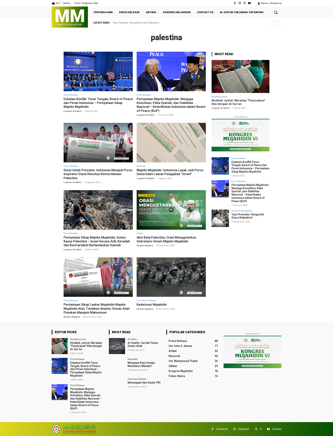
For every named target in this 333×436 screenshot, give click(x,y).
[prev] (272, 22)
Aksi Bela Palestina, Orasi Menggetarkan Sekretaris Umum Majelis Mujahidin (166, 239)
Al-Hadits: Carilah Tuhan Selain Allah (143, 344)
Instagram (243, 429)
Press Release (71, 95)
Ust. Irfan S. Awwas (146, 300)
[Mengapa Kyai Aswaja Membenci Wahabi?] (117, 366)
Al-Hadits (132, 339)
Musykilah (133, 359)
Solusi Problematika (241, 211)
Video (140, 233)
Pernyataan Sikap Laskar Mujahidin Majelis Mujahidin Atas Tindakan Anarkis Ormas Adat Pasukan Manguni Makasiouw (97, 308)
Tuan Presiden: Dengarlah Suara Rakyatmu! (136, 22)
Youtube (276, 429)
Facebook (222, 429)
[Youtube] (249, 3)
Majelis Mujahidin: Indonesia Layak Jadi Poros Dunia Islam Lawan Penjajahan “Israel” (170, 172)
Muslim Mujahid (145, 245)
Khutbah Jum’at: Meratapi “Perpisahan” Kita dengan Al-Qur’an (238, 102)
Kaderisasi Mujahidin (152, 304)
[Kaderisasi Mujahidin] (171, 277)
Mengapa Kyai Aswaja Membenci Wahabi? (141, 364)
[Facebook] (234, 3)
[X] (244, 3)
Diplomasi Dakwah (137, 379)
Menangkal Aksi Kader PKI (144, 382)
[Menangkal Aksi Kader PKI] (117, 386)
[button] (275, 12)
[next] (279, 22)
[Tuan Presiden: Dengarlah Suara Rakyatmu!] (220, 218)
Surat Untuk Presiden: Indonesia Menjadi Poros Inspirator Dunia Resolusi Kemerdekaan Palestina (98, 174)
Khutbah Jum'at (219, 96)
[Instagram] (239, 3)
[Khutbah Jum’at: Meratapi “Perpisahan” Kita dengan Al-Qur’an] (240, 76)
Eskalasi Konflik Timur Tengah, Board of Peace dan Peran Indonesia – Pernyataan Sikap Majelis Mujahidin (98, 103)
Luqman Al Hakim (73, 111)
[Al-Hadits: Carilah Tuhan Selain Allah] (117, 346)
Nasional (141, 166)
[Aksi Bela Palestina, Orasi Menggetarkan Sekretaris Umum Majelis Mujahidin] (171, 210)
